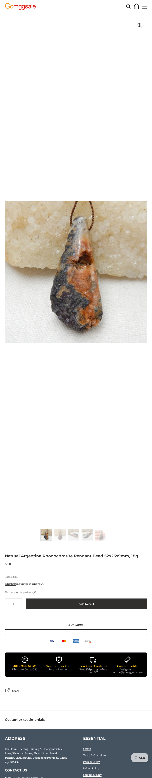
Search (87, 748)
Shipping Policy (92, 774)
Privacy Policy (91, 761)
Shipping (10, 583)
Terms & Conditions (94, 755)
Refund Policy (91, 768)
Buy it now (76, 624)
